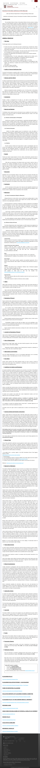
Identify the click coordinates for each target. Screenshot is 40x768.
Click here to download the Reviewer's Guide (10, 708)
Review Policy (6, 751)
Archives (5, 747)
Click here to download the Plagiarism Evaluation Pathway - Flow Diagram (15, 685)
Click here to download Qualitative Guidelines (10, 725)
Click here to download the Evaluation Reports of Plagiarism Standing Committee (16, 696)
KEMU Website (6, 754)
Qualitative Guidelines (7, 752)
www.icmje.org (30, 27)
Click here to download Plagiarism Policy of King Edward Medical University (15, 702)
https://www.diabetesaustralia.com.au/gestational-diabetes (14, 272)
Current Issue (6, 746)
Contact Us (5, 755)
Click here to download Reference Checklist (10, 731)
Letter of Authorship (7, 750)
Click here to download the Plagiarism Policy (10, 679)
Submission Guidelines (7, 753)
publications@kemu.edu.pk (29, 670)
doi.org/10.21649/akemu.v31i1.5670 (23, 242)
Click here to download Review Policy (9, 719)
